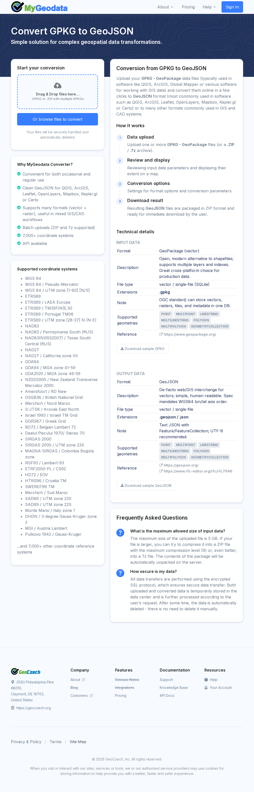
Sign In (232, 6)
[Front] (39, 7)
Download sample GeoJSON (148, 485)
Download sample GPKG (144, 349)
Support (166, 679)
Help (213, 679)
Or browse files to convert (57, 119)
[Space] (26, 671)
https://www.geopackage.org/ (190, 334)
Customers (79, 695)
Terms (56, 741)
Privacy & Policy (26, 741)
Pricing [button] (188, 6)
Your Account (220, 687)
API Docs (167, 695)
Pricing (120, 695)
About (75, 679)
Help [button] (207, 6)
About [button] (163, 6)
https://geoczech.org (33, 708)
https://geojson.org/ (181, 465)
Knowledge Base (174, 687)
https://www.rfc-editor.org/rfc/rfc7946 (198, 471)
